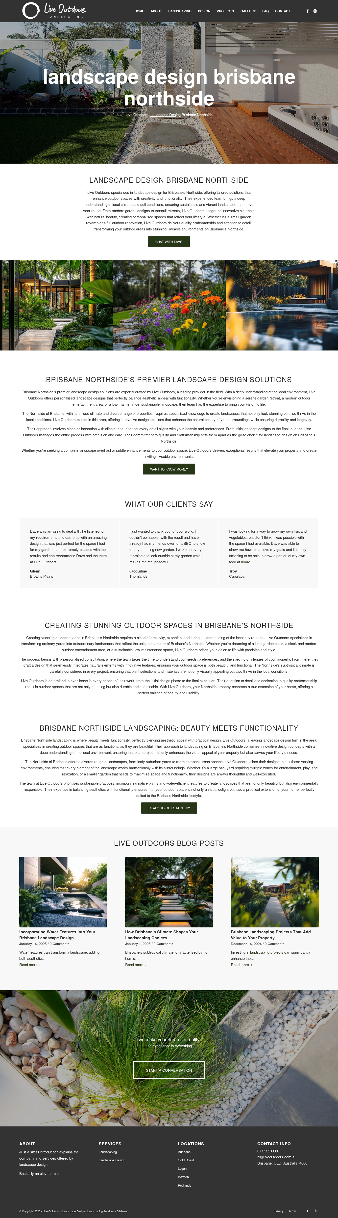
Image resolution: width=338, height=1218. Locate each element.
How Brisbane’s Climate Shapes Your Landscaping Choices (161, 934)
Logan (182, 1168)
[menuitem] (139, 11)
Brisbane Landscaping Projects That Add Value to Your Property (271, 934)
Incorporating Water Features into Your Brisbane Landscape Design (57, 934)
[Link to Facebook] (307, 11)
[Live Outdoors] (54, 11)
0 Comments (59, 943)
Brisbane (184, 1151)
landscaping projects (266, 952)
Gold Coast (186, 1160)
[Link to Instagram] (315, 11)
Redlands (184, 1185)
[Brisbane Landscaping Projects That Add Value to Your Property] (275, 892)
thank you (162, 531)
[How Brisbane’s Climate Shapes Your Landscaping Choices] (169, 892)
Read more (28, 964)
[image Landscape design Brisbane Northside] (56, 305)
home (245, 561)
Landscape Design (165, 114)
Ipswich (183, 1176)
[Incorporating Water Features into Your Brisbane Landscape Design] (63, 892)
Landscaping (108, 1151)
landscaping (62, 740)
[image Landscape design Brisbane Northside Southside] (169, 305)
